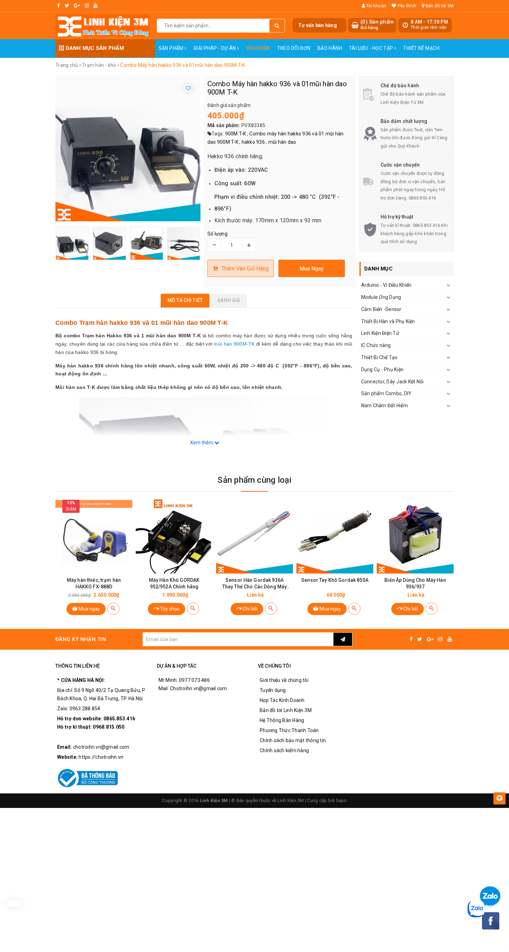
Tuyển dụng (273, 690)
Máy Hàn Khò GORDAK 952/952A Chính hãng (174, 583)
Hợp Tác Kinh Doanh (282, 700)
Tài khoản (375, 5)
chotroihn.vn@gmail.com (101, 747)
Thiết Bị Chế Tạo (379, 357)
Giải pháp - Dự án (216, 48)
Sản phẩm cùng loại (254, 480)
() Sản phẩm (377, 24)
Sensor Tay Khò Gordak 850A (334, 580)
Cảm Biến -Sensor (381, 309)
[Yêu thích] (188, 88)
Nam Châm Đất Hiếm (384, 405)
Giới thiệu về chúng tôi (284, 680)
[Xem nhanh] (113, 609)
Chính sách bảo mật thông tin (293, 740)
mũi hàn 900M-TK (234, 344)
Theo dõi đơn (294, 48)
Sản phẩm (172, 48)
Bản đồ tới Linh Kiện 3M (286, 710)
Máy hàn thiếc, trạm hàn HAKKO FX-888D (94, 583)
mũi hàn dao (282, 142)
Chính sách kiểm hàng (284, 750)
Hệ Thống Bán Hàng (282, 720)
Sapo (341, 800)
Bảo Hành (330, 48)
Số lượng (217, 234)
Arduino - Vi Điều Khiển (386, 285)
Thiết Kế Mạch (421, 48)
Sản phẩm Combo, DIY (386, 393)
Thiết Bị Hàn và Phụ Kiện (388, 321)
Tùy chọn (169, 609)
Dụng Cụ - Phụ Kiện (382, 369)
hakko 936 (253, 142)
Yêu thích (406, 5)
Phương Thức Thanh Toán (289, 730)
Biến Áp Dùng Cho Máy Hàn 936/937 (415, 583)
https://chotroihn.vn (101, 757)
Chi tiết (250, 609)
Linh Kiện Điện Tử (380, 333)
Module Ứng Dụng (381, 297)
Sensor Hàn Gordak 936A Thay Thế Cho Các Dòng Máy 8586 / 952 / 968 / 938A (254, 583)
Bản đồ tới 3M (439, 5)
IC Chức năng (376, 345)
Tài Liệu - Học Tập (371, 48)
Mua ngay (89, 609)
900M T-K (235, 133)
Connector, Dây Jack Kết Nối (392, 381)
